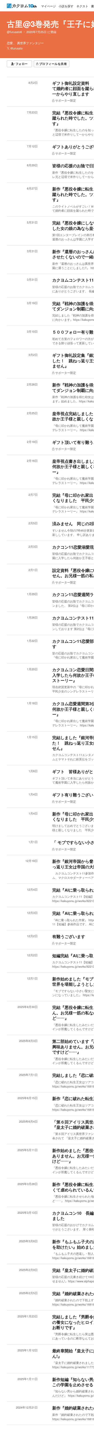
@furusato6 (14, 32)
